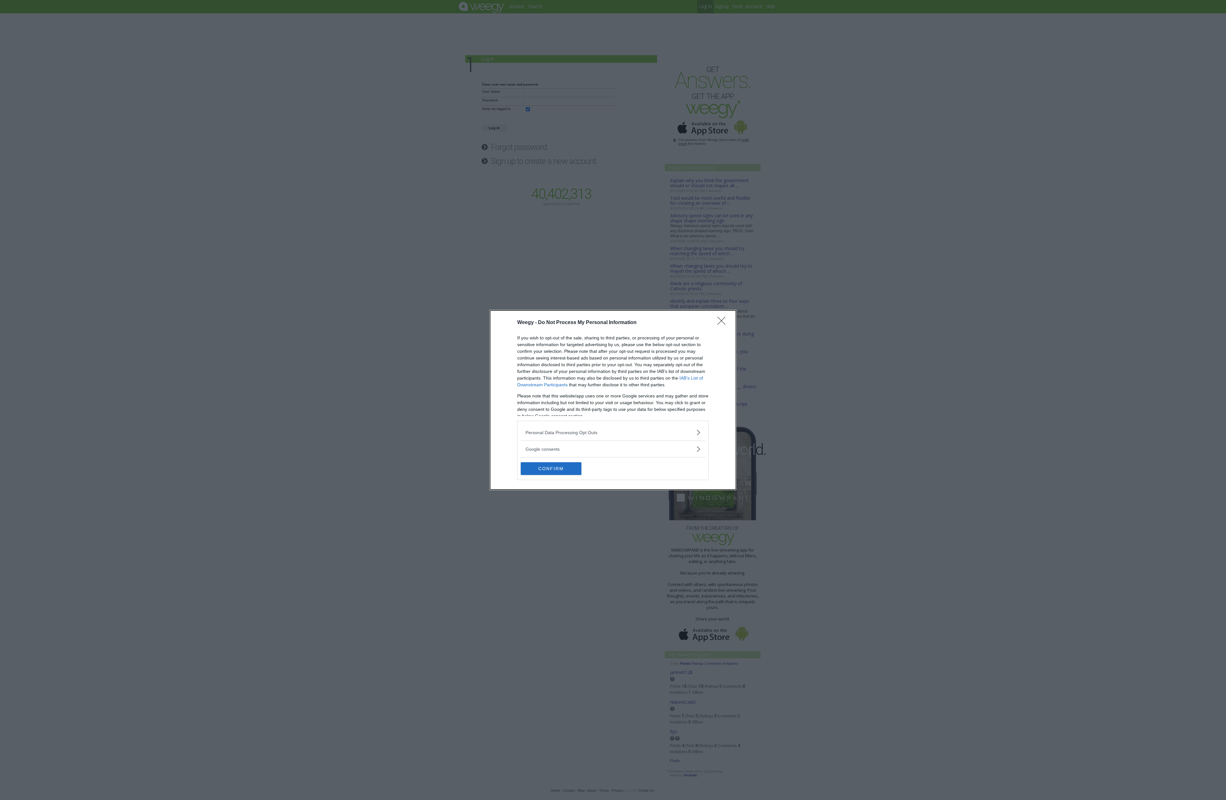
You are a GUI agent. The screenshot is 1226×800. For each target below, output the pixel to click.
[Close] (723, 323)
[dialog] (613, 400)
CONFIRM (551, 468)
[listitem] (613, 432)
